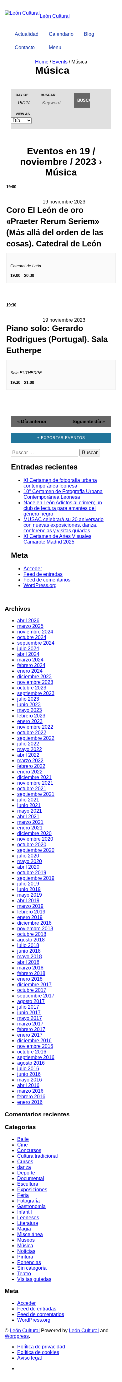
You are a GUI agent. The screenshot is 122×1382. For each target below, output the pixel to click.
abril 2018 (28, 962)
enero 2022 (30, 771)
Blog (89, 34)
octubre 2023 (31, 687)
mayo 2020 (29, 861)
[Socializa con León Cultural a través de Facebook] (110, 23)
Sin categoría (32, 1268)
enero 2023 (30, 721)
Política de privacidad (41, 1346)
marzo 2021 (30, 822)
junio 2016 (29, 1074)
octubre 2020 (31, 844)
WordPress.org (40, 585)
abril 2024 (28, 654)
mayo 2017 (29, 1018)
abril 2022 (28, 755)
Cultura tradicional (37, 1156)
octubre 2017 (31, 990)
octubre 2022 (31, 732)
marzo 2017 (30, 1023)
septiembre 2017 (35, 995)
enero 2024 (30, 671)
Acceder (32, 568)
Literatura (27, 1223)
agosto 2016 (31, 1063)
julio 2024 (28, 648)
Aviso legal (29, 1358)
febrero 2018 (31, 973)
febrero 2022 (31, 766)
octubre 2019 (31, 872)
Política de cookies (38, 1352)
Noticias (26, 1251)
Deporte (26, 1172)
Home (41, 61)
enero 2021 (30, 827)
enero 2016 (30, 1102)
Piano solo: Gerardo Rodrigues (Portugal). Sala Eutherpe (57, 339)
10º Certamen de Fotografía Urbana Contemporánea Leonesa (63, 494)
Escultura (27, 1184)
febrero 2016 (31, 1096)
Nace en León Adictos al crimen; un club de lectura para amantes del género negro (62, 508)
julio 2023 (28, 699)
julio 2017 (28, 1007)
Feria (23, 1195)
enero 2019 (30, 917)
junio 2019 (29, 889)
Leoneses (28, 1217)
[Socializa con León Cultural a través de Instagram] (103, 23)
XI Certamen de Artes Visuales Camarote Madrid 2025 (57, 539)
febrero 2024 (31, 665)
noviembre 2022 (35, 727)
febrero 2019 (31, 911)
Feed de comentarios (46, 579)
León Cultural (25, 1330)
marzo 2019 (30, 906)
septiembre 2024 (35, 643)
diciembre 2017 (34, 984)
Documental (30, 1178)
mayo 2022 (29, 749)
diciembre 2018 (34, 923)
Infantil (24, 1212)
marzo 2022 (30, 760)
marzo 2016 (30, 1091)
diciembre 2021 (34, 777)
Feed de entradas (43, 574)
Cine (22, 1144)
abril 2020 (28, 867)
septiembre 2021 (35, 794)
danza (24, 1167)
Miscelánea (30, 1234)
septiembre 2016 (35, 1057)
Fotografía (28, 1200)
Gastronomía (31, 1206)
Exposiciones (32, 1189)
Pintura (25, 1256)
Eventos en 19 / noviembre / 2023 (58, 156)
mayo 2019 (29, 895)
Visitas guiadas (34, 1279)
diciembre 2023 (34, 676)
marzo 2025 (30, 626)
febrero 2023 (31, 715)
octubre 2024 (31, 637)
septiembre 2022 (35, 738)
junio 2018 (29, 951)
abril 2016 (28, 1085)
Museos (26, 1240)
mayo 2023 (29, 710)
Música (25, 1245)
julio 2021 (28, 799)
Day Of (22, 95)
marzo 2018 (30, 967)
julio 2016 (28, 1068)
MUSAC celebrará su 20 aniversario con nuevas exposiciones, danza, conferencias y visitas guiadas (63, 525)
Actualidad (26, 34)
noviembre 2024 (35, 631)
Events (60, 61)
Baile (23, 1139)
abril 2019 (28, 900)
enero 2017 (30, 1035)
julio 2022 (28, 743)
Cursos (25, 1161)
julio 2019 (28, 883)
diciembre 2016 (34, 1040)
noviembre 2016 (35, 1046)
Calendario (61, 34)
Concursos (29, 1150)
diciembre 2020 (34, 833)
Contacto (25, 47)
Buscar (48, 95)
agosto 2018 (31, 939)
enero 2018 (30, 979)
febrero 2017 (31, 1029)
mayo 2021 (29, 811)
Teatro (24, 1273)
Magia (24, 1228)
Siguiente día (89, 421)
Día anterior (32, 421)
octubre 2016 (31, 1051)
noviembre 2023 (35, 682)
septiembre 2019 (35, 878)
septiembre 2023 (35, 693)
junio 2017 (29, 1012)
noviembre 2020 (35, 839)
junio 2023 (29, 704)
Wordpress (17, 1336)
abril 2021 (28, 816)
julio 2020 (28, 855)
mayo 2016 (29, 1079)
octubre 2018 (31, 934)
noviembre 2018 (35, 928)
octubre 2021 (31, 788)
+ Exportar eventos (61, 438)
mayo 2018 (29, 956)
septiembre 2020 (35, 850)
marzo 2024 (30, 659)
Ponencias (29, 1262)
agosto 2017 (31, 1001)
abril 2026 (28, 620)
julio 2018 (28, 945)
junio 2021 (29, 805)
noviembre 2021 (35, 783)
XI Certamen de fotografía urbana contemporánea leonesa (60, 483)
